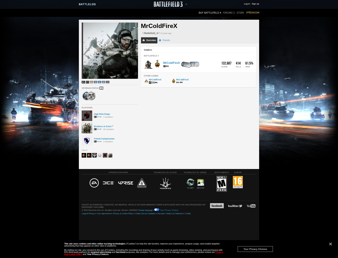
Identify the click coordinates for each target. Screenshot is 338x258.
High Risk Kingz (102, 114)
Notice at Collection (174, 213)
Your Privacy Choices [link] (169, 210)
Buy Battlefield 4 (210, 12)
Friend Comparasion (104, 139)
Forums (227, 12)
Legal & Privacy (88, 213)
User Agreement (104, 213)
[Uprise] (125, 183)
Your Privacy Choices (255, 249)
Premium (252, 13)
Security (160, 213)
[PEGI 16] (238, 182)
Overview (151, 40)
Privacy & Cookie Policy (123, 213)
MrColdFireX (171, 62)
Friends (166, 40)
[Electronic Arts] (94, 183)
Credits (188, 213)
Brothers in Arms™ (104, 126)
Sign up (255, 4)
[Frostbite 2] (165, 184)
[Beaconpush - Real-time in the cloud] (200, 184)
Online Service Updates (145, 213)
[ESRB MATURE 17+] (222, 184)
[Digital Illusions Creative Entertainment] (108, 183)
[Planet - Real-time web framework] (190, 183)
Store (240, 12)
